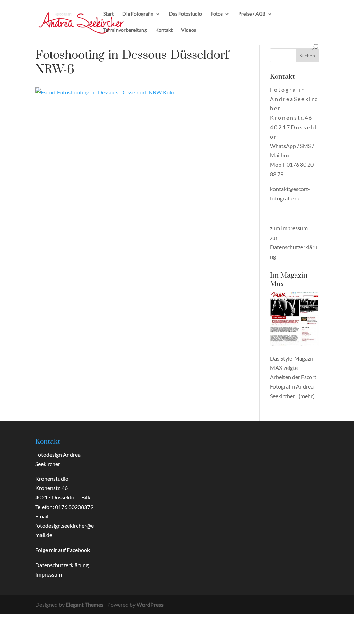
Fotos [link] (217, 14)
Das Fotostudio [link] (185, 14)
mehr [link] (306, 396)
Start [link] (108, 14)
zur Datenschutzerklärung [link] (293, 247)
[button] (307, 55)
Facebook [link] (78, 549)
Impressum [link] (48, 574)
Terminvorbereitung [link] (125, 30)
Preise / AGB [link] (252, 14)
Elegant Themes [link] (84, 604)
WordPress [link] (150, 604)
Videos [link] (188, 30)
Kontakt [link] (164, 30)
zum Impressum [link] (289, 228)
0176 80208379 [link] (74, 507)
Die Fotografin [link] (137, 14)
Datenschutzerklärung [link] (61, 565)
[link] (81, 21)
